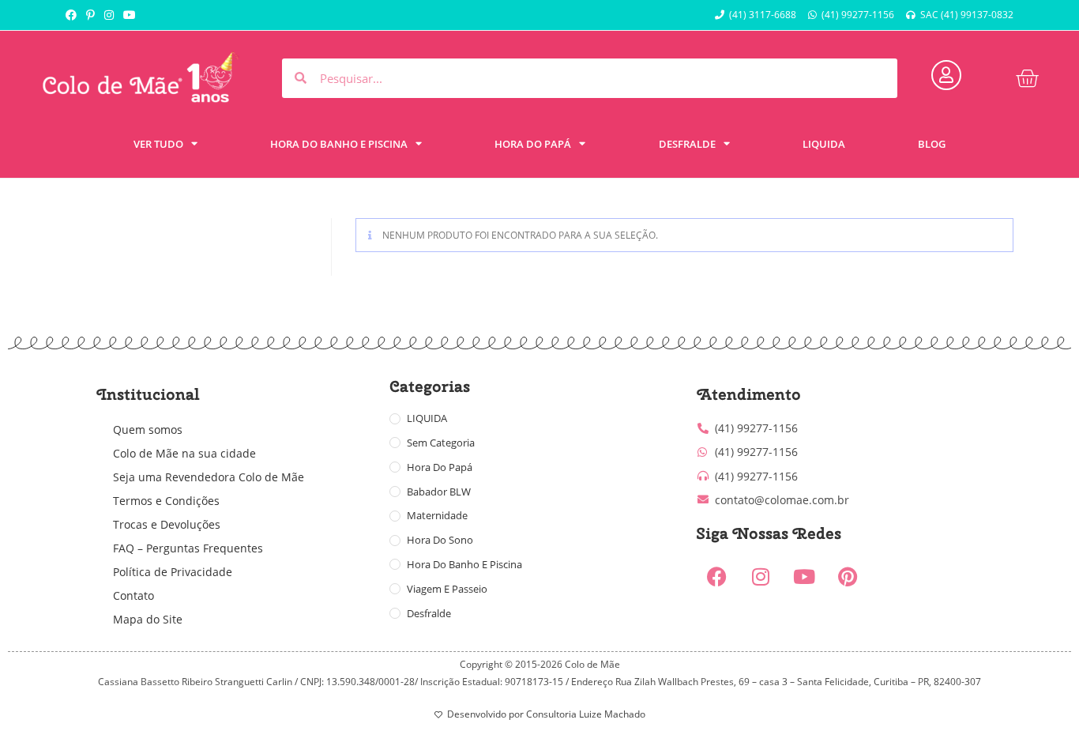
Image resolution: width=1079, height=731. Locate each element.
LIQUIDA (824, 144)
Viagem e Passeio (447, 589)
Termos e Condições (166, 500)
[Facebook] (717, 577)
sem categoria (441, 442)
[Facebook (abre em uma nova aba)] (73, 15)
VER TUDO (158, 144)
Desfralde (429, 613)
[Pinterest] (847, 577)
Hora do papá (439, 467)
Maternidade (437, 515)
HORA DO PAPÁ (532, 144)
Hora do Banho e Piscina (464, 564)
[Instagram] (760, 577)
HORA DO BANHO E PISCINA (339, 144)
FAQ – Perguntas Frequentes (188, 548)
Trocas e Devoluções (166, 524)
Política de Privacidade (172, 571)
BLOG (932, 144)
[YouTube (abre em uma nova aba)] (129, 15)
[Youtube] (804, 577)
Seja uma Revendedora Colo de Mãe (208, 476)
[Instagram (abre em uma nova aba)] (109, 15)
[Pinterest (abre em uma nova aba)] (90, 15)
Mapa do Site (147, 619)
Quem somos (147, 429)
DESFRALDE (687, 144)
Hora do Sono (440, 540)
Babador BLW (439, 491)
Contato (133, 595)
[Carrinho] (1026, 78)
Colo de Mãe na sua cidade (184, 453)
